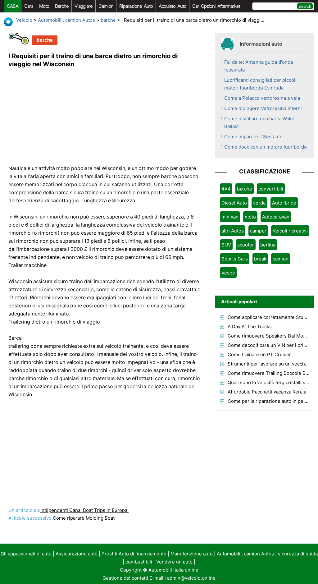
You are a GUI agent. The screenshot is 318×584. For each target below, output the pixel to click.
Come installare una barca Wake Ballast (259, 122)
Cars (28, 6)
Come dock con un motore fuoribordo (265, 147)
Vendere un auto (174, 562)
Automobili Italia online (173, 570)
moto (44, 6)
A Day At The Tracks (250, 326)
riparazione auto (136, 6)
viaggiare (84, 6)
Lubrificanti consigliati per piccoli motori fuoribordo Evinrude (260, 84)
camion (105, 6)
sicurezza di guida (298, 554)
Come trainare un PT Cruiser (259, 354)
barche (62, 6)
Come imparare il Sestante (253, 137)
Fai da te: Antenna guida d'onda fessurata (258, 66)
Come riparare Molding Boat (84, 518)
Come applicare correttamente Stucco (269, 317)
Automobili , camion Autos (66, 20)
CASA (12, 6)
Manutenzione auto (191, 554)
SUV (226, 245)
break (260, 259)
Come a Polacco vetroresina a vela (262, 98)
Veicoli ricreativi (290, 231)
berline (268, 245)
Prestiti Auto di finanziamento (134, 554)
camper (258, 231)
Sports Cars (234, 259)
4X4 (226, 189)
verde (259, 203)
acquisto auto (172, 6)
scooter (245, 245)
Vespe (228, 273)
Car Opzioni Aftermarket (216, 6)
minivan (229, 217)
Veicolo (24, 20)
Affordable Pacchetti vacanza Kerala (267, 392)
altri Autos (232, 231)
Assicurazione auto (77, 554)
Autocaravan (275, 217)
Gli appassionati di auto (26, 554)
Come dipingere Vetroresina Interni (263, 108)
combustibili (138, 562)
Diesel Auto (234, 203)
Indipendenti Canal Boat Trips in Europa (84, 510)
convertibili (270, 189)
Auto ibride (284, 203)
